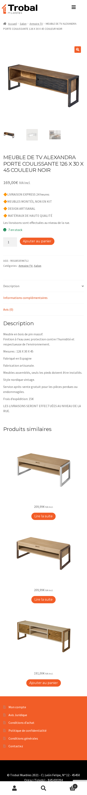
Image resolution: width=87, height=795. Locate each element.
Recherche (43, 788)
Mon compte (17, 707)
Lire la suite (43, 516)
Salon (23, 23)
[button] (77, 49)
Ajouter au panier (37, 241)
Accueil (12, 23)
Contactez (15, 746)
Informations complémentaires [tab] (25, 298)
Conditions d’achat (21, 723)
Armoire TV (36, 23)
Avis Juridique (17, 715)
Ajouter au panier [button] (43, 683)
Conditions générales (23, 738)
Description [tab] (11, 286)
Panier (67, 785)
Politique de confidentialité (27, 730)
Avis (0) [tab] (8, 309)
